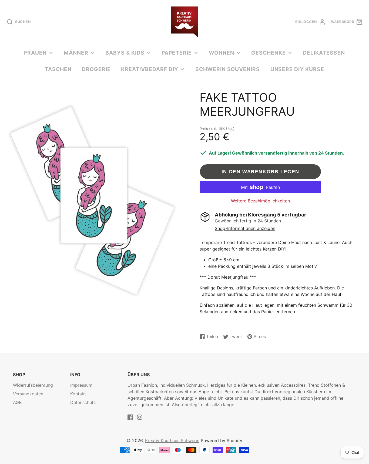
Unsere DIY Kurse (297, 69)
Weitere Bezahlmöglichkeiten (260, 200)
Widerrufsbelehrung (33, 385)
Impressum (81, 385)
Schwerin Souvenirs (227, 69)
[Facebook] (130, 417)
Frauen (35, 52)
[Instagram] (140, 417)
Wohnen (221, 52)
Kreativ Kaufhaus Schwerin (172, 440)
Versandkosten (28, 393)
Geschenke (268, 52)
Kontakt (78, 393)
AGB (17, 402)
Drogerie (96, 69)
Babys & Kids (125, 52)
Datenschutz (83, 402)
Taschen (58, 69)
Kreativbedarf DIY (149, 69)
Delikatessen (324, 52)
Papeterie (177, 52)
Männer (76, 52)
